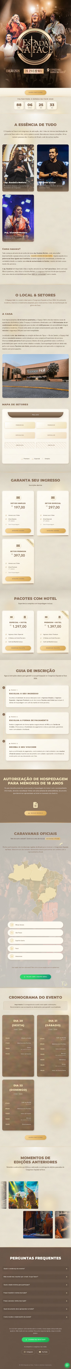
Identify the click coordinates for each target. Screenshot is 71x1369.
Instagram (30, 1352)
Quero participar (36, 92)
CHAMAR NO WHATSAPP (36, 1339)
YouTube (44, 1352)
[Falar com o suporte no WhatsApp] (67, 1365)
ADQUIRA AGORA (18, 530)
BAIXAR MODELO (37, 813)
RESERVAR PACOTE (18, 648)
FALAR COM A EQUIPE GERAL (37, 977)
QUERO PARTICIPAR (36, 1137)
